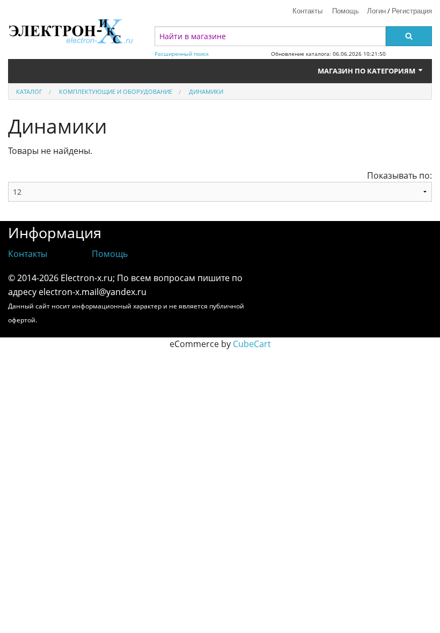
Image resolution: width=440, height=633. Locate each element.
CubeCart (252, 344)
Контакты (307, 10)
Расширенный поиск (182, 53)
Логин (376, 10)
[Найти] (409, 36)
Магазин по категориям (367, 71)
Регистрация (412, 10)
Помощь (345, 10)
